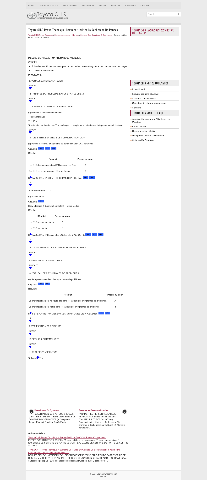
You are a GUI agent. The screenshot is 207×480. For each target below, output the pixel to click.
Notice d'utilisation (49, 5)
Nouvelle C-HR (88, 5)
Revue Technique (70, 5)
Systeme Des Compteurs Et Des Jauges (96, 35)
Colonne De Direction (143, 140)
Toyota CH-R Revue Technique (40, 35)
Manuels (32, 5)
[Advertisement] (78, 47)
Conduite (136, 107)
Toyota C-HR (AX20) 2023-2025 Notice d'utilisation (153, 31)
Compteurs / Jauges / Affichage (66, 35)
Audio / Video (139, 126)
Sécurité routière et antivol (145, 94)
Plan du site (130, 5)
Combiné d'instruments (144, 98)
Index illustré (138, 89)
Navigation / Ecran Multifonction (148, 135)
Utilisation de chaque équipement (149, 103)
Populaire (115, 5)
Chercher (145, 5)
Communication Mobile (144, 131)
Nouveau (102, 5)
